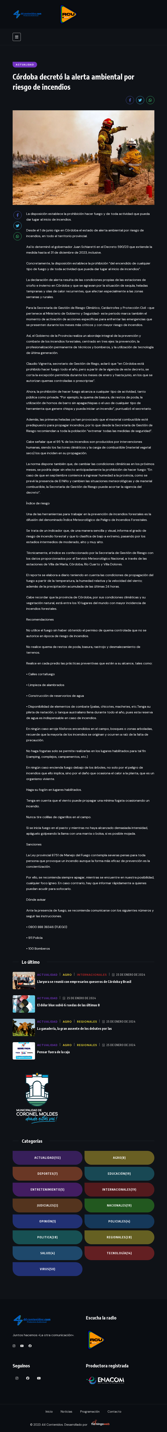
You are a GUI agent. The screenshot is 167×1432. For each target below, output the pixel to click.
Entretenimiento (48, 1189)
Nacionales (119, 1205)
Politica (47, 1237)
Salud (47, 1253)
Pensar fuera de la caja (53, 1052)
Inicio (49, 1412)
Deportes (47, 1173)
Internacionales (119, 1189)
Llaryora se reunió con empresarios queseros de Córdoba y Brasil (84, 982)
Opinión (47, 1221)
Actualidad (47, 1157)
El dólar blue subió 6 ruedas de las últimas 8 (68, 1005)
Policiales (119, 1221)
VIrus (47, 1269)
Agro (119, 1157)
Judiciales (47, 1205)
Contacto (114, 1412)
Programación (90, 1412)
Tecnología (119, 1253)
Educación (119, 1173)
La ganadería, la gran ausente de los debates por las (74, 1028)
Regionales (119, 1237)
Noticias (66, 1412)
